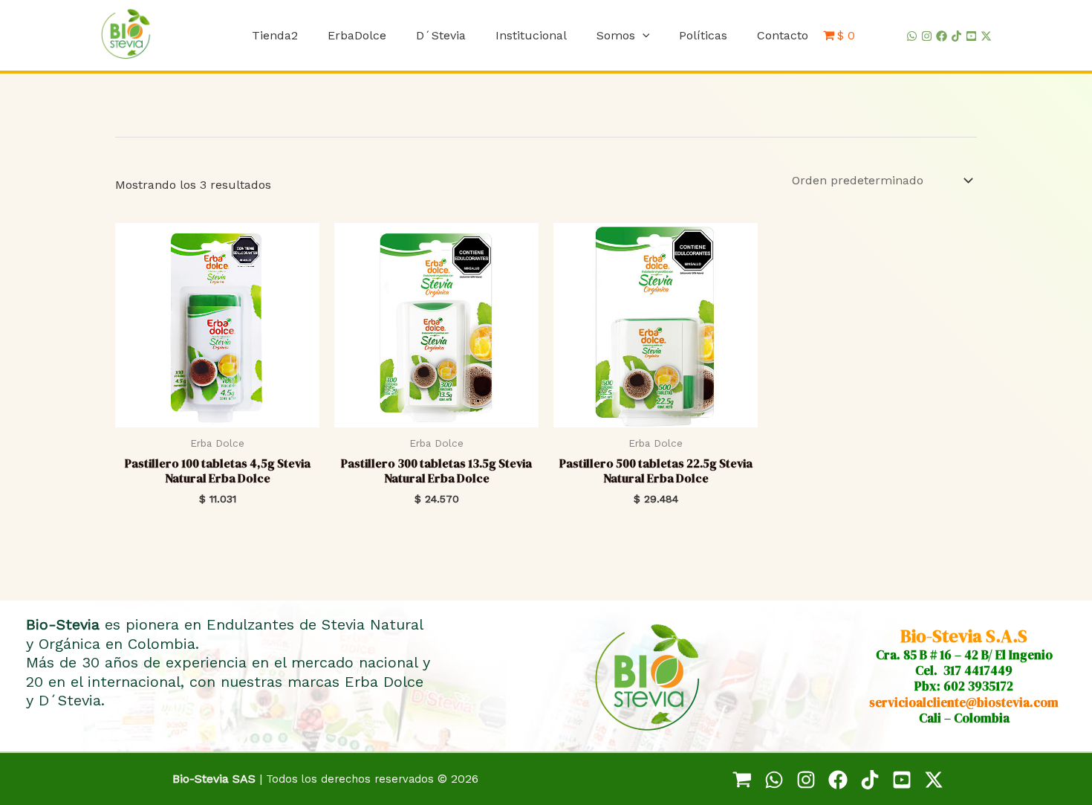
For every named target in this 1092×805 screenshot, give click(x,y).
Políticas (703, 35)
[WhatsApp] (911, 36)
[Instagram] (926, 36)
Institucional (531, 35)
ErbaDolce (357, 35)
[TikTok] (956, 36)
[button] (642, 35)
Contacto (782, 35)
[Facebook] (941, 36)
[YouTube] (971, 36)
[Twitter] (986, 36)
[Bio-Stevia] (742, 779)
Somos (616, 35)
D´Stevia (441, 35)
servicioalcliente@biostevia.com (964, 702)
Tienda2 (275, 35)
